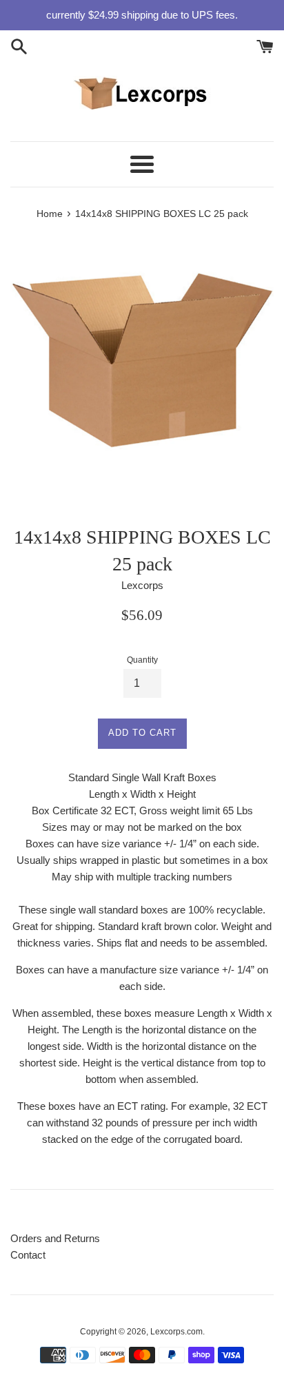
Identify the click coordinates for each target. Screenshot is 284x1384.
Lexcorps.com (176, 1331)
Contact (27, 1255)
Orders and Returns (55, 1238)
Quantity (142, 660)
